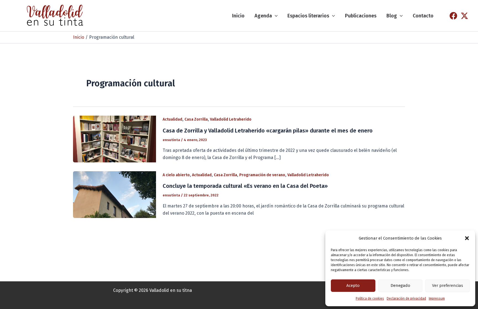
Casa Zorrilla (196, 119)
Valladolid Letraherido (230, 119)
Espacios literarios (308, 16)
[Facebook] (453, 16)
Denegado (400, 285)
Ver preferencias (447, 285)
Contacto (423, 16)
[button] (467, 238)
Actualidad (172, 119)
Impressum (437, 298)
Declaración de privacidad (406, 298)
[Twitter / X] (464, 16)
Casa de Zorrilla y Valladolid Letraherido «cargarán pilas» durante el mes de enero (268, 130)
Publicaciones (360, 16)
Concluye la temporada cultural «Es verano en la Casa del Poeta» (245, 186)
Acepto (353, 285)
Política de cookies (370, 298)
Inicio (238, 16)
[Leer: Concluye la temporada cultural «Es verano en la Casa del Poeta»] (114, 194)
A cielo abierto (176, 175)
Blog (391, 16)
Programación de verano (262, 175)
